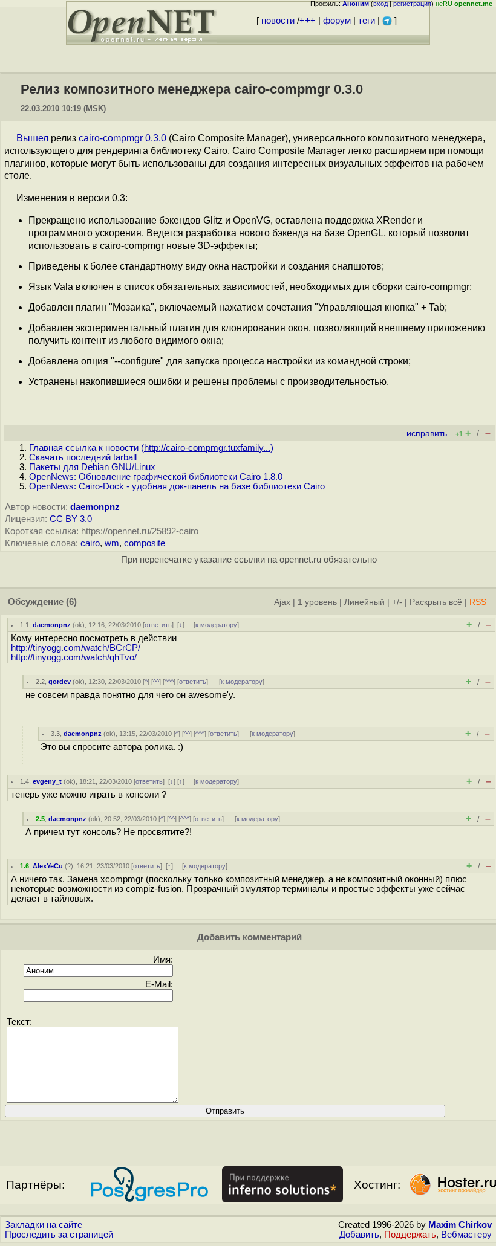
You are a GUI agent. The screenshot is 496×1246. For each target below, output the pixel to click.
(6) (71, 602)
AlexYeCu (48, 866)
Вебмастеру (466, 1234)
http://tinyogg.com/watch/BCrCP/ (75, 648)
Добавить (359, 1234)
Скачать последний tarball (83, 457)
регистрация (412, 3)
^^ (156, 681)
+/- (397, 602)
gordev (59, 681)
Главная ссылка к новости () (151, 448)
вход (380, 3)
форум (337, 20)
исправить (426, 433)
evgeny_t (47, 781)
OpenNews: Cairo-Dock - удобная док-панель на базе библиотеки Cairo (177, 486)
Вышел (32, 138)
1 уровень (317, 602)
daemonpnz (95, 507)
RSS (477, 602)
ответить (158, 624)
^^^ (169, 681)
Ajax (282, 602)
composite (144, 543)
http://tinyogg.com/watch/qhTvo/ (74, 657)
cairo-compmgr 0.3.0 (122, 138)
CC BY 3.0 (71, 519)
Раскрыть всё (436, 602)
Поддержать (410, 1234)
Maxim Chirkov (460, 1225)
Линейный (364, 602)
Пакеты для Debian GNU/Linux (92, 467)
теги (366, 20)
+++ (307, 20)
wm (112, 543)
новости (278, 20)
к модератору (216, 624)
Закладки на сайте (43, 1225)
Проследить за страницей (59, 1234)
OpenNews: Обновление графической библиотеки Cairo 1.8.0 (155, 477)
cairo (90, 543)
